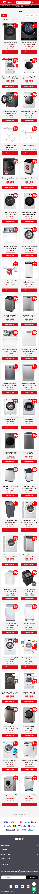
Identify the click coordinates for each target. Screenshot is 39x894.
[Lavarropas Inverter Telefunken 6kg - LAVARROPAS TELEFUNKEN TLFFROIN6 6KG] (29, 407)
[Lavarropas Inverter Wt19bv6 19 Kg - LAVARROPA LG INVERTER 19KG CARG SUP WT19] (29, 441)
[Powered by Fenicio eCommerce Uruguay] (35, 891)
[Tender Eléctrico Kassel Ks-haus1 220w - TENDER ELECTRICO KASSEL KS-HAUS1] (10, 270)
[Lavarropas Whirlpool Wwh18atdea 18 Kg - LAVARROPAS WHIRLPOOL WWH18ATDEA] (29, 578)
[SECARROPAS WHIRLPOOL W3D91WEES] (29, 715)
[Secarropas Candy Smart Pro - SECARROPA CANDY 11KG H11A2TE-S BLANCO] (29, 647)
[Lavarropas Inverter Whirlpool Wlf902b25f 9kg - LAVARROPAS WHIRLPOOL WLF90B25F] (10, 544)
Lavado (12, 19)
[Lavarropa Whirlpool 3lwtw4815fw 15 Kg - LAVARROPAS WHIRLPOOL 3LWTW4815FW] (10, 578)
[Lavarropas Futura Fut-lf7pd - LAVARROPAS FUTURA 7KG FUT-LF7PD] (10, 784)
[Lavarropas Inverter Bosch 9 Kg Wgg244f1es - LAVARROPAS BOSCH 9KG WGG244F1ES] (29, 235)
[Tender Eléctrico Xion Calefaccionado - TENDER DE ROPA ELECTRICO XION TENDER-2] (10, 134)
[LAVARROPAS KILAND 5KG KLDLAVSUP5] (10, 304)
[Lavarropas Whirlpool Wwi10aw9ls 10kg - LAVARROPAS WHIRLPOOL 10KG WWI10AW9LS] (29, 612)
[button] (17, 2)
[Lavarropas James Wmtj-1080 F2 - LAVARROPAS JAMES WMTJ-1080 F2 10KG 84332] (29, 784)
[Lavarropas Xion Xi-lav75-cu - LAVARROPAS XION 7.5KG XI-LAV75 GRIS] (29, 167)
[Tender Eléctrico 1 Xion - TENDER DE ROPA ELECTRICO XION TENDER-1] (29, 134)
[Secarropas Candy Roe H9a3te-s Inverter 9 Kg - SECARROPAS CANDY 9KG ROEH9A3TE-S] (29, 681)
